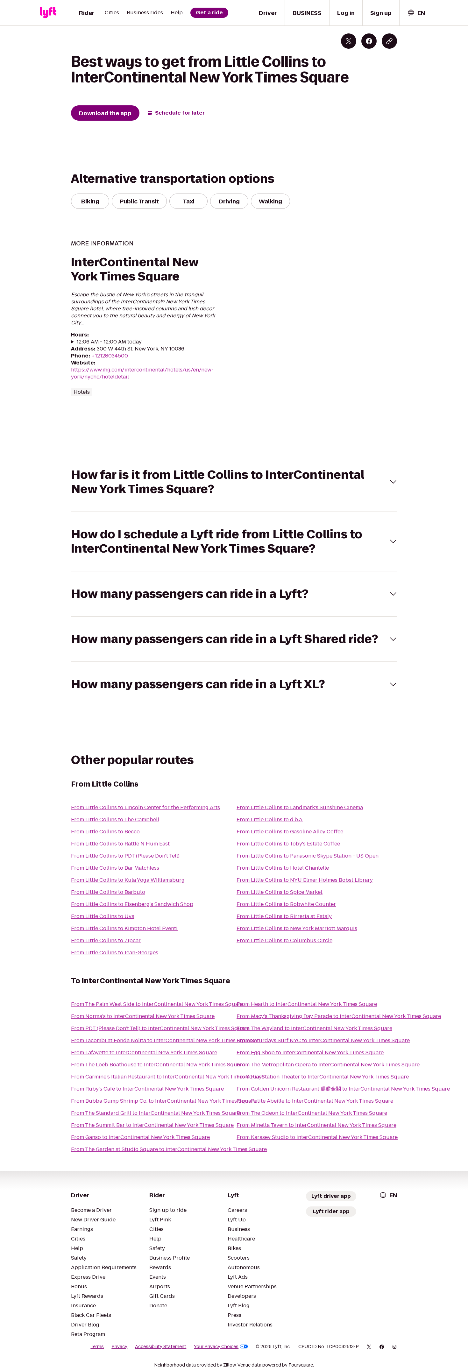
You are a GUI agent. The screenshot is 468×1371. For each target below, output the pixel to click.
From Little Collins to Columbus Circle (284, 940)
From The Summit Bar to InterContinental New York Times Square (152, 1125)
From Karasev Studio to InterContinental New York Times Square (317, 1137)
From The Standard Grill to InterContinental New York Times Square (155, 1113)
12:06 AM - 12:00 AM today (109, 341)
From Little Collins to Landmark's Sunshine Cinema (300, 807)
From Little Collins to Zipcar (106, 940)
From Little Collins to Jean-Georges (114, 952)
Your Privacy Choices (216, 1346)
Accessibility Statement (160, 1346)
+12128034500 (109, 355)
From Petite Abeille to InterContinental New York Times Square (315, 1101)
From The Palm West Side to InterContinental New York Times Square (157, 1004)
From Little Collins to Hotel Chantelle (283, 868)
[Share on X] (348, 41)
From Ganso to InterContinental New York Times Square (140, 1137)
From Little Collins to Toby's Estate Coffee (288, 843)
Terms (97, 1346)
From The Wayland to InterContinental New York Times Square (314, 1028)
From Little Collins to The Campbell (115, 819)
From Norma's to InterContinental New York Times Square (143, 1016)
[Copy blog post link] (389, 41)
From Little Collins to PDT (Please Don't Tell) (125, 855)
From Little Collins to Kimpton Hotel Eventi (124, 928)
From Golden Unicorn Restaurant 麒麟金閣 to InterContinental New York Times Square (343, 1088)
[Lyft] (48, 13)
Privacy (119, 1346)
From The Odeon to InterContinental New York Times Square (312, 1113)
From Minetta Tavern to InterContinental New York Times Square (316, 1125)
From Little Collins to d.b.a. (270, 819)
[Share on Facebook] (369, 41)
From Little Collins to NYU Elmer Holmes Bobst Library (305, 880)
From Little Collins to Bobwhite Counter (286, 904)
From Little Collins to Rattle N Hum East (120, 843)
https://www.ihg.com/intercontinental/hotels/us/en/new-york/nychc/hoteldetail (142, 373)
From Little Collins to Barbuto (108, 892)
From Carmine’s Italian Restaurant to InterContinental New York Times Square (167, 1076)
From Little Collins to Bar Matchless (115, 868)
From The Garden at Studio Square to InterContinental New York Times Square (169, 1149)
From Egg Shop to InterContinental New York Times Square (310, 1052)
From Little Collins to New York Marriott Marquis (297, 928)
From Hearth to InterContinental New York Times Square (307, 1004)
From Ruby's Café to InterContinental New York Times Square (147, 1088)
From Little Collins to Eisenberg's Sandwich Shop (132, 904)
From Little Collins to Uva (102, 916)
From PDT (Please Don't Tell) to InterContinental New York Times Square (160, 1028)
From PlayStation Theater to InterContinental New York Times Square (323, 1076)
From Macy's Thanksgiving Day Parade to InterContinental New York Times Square (339, 1016)
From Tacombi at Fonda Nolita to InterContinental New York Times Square (163, 1040)
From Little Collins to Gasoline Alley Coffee (290, 831)
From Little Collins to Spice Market (280, 892)
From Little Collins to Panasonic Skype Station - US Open (308, 855)
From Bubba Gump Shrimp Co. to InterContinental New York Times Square (163, 1101)
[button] (234, 482)
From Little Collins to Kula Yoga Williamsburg (128, 880)
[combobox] (416, 13)
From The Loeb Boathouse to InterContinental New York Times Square (158, 1064)
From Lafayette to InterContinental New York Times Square (144, 1052)
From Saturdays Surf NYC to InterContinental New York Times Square (323, 1040)
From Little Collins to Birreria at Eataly (284, 916)
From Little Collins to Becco (105, 831)
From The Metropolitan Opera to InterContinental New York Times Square (328, 1064)
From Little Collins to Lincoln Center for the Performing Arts (145, 807)
